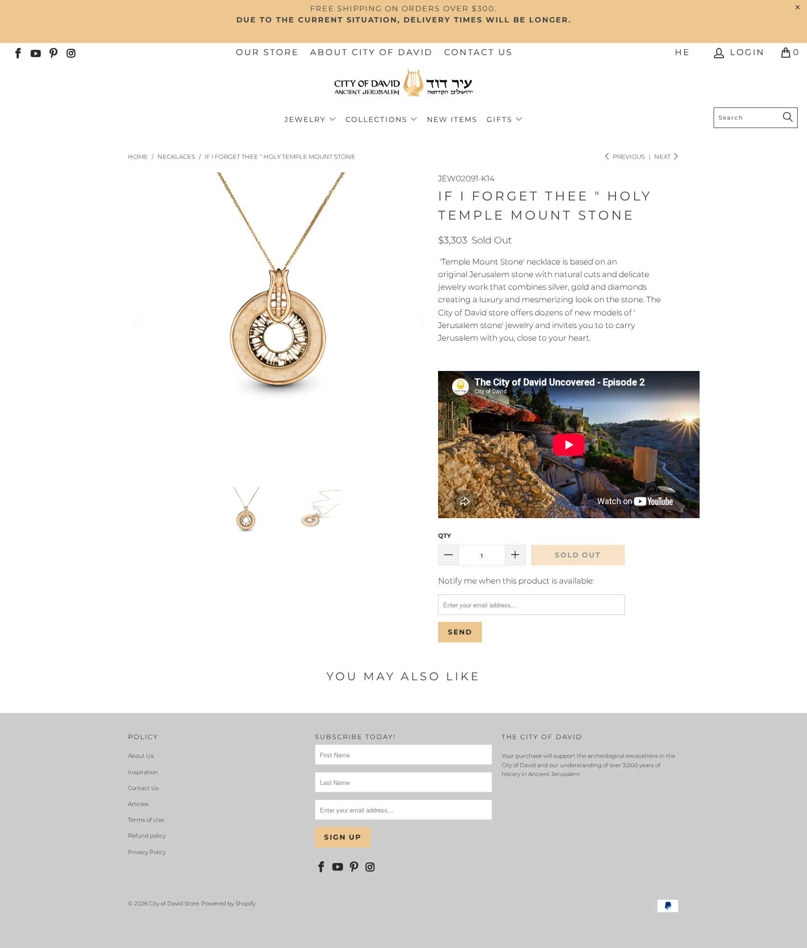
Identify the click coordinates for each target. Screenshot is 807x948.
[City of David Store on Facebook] (17, 52)
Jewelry (306, 119)
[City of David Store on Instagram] (70, 52)
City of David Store (174, 903)
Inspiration (143, 772)
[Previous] (136, 322)
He (682, 52)
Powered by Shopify (228, 903)
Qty (444, 535)
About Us (141, 755)
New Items (452, 119)
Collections (378, 119)
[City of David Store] (403, 86)
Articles (138, 803)
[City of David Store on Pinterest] (52, 52)
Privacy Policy (147, 851)
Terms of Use (146, 819)
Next (663, 156)
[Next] (420, 322)
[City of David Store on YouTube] (35, 52)
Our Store (267, 52)
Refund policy (147, 835)
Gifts (501, 119)
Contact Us (478, 52)
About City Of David (371, 52)
